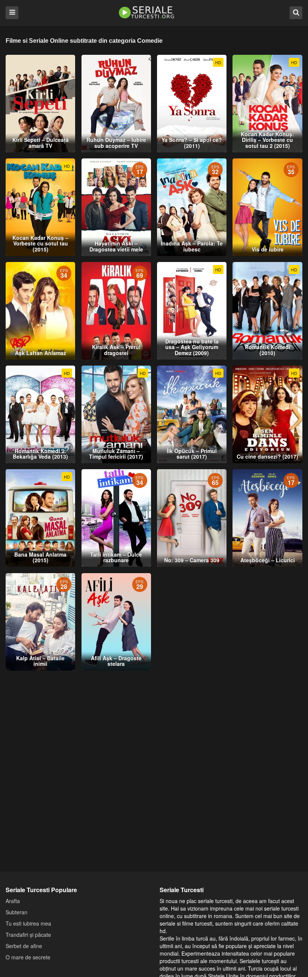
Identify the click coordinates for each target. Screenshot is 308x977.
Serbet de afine (24, 946)
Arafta (13, 901)
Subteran (16, 912)
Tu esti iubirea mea (28, 923)
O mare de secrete (28, 957)
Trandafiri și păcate (28, 934)
